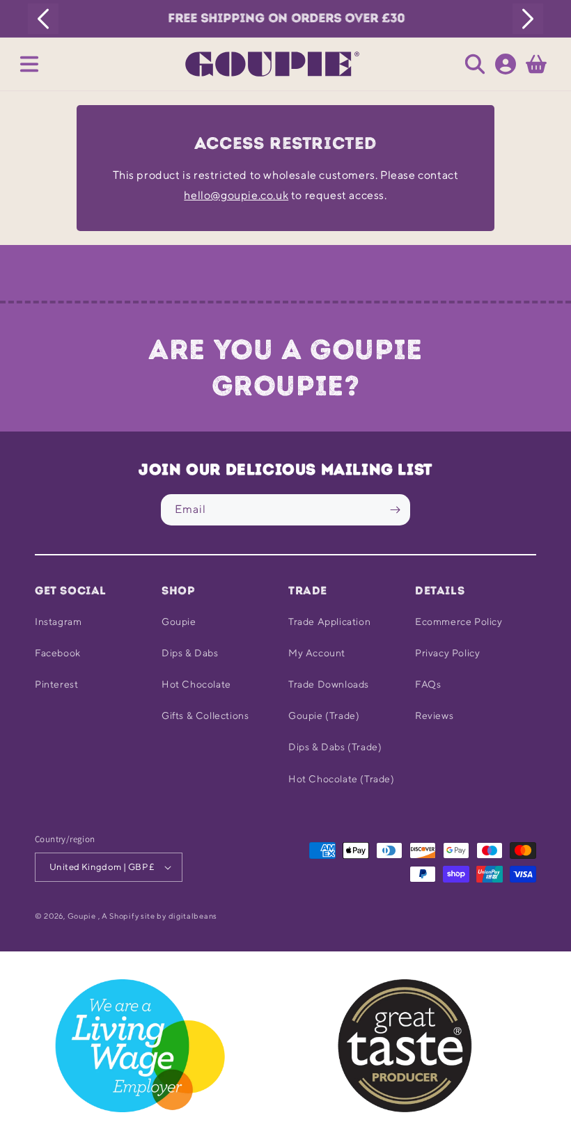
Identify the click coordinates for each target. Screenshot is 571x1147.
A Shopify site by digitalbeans (159, 915)
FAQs (428, 684)
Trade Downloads (328, 684)
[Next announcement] (528, 18)
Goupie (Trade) (323, 715)
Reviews (434, 715)
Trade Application (329, 621)
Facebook (58, 652)
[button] (29, 64)
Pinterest (56, 684)
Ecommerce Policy (459, 621)
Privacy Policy (447, 652)
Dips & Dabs (190, 652)
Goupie (179, 621)
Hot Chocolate (196, 684)
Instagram (58, 621)
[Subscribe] (395, 509)
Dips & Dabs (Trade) (335, 746)
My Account (316, 652)
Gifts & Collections (205, 715)
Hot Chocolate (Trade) (341, 778)
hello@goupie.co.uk (236, 195)
